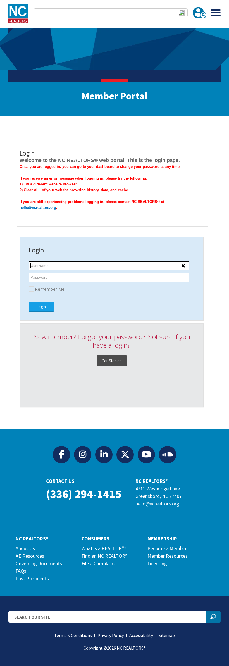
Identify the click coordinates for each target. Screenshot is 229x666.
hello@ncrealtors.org (157, 503)
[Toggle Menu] (216, 12)
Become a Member (167, 548)
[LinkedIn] (104, 454)
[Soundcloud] (167, 454)
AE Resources (30, 556)
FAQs (21, 571)
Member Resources (167, 556)
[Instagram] (82, 454)
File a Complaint (98, 563)
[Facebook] (61, 454)
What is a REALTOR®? (104, 548)
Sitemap (167, 635)
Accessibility (141, 635)
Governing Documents (39, 563)
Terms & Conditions (73, 635)
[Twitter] (125, 454)
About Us (25, 548)
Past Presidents (32, 578)
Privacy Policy (110, 635)
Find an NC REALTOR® (105, 556)
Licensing (157, 563)
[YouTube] (146, 454)
